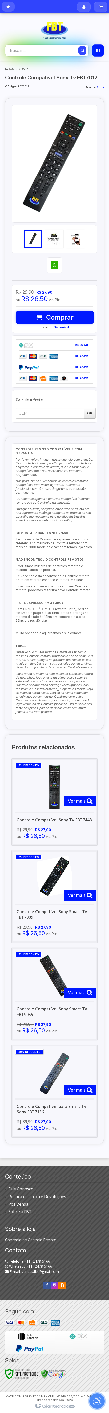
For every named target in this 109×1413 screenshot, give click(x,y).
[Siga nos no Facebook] (47, 1285)
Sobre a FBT (20, 1212)
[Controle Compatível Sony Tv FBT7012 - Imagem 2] (54, 239)
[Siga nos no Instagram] (54, 1285)
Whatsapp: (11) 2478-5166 (30, 1266)
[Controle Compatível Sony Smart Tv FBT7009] (54, 896)
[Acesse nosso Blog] (62, 1285)
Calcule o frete (29, 399)
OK (89, 413)
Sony (100, 87)
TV (23, 69)
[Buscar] (82, 50)
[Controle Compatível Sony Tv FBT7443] (54, 802)
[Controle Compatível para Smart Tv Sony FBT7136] (54, 1091)
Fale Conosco (20, 1189)
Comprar (59, 317)
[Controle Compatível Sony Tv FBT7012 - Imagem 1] (33, 239)
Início (13, 69)
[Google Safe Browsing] (53, 1373)
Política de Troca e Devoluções (37, 1196)
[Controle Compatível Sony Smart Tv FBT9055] (54, 994)
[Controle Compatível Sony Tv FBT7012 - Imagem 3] (75, 239)
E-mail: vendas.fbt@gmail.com (34, 1271)
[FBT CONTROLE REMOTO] (54, 29)
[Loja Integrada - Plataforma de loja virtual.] (54, 1406)
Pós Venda (18, 1204)
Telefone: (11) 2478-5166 (29, 1261)
